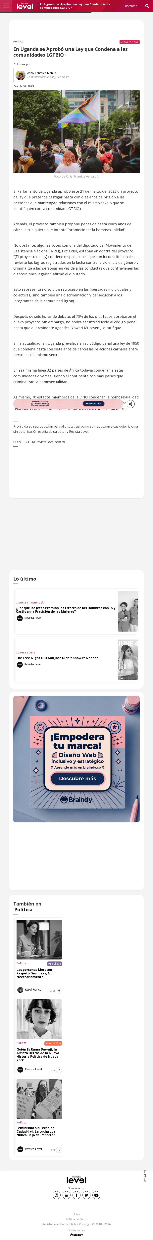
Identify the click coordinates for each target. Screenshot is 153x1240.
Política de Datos (77, 1219)
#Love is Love (130, 42)
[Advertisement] (76, 537)
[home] (25, 6)
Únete (76, 1214)
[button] (6, 6)
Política (18, 41)
